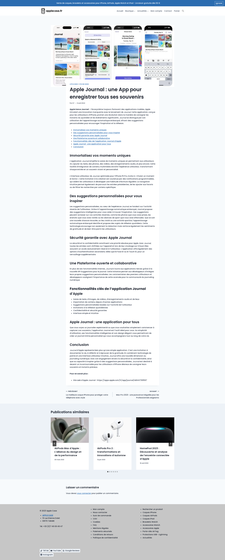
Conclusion (78, 147)
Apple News (74, 84)
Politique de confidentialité (105, 537)
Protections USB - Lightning (155, 534)
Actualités (147, 537)
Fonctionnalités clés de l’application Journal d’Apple (97, 141)
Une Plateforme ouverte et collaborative (91, 138)
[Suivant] (170, 443)
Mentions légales (101, 528)
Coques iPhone (149, 512)
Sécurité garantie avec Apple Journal (90, 135)
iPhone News (84, 84)
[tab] (107, 471)
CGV (95, 518)
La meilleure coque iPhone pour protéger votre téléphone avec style (87, 394)
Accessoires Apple (151, 528)
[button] (183, 11)
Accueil (120, 11)
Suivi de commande (102, 515)
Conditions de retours (103, 534)
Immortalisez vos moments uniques (90, 130)
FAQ (94, 525)
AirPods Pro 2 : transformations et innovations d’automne (111, 452)
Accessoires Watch (151, 525)
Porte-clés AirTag (150, 531)
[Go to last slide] (54, 443)
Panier (177, 11)
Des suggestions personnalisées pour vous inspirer (96, 132)
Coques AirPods (150, 515)
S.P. (73, 103)
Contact (168, 11)
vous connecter (84, 493)
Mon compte (156, 11)
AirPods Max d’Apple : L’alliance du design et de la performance (67, 452)
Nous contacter (100, 512)
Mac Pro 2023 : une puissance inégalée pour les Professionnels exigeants (137, 394)
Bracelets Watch (150, 522)
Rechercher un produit (153, 509)
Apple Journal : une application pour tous (92, 144)
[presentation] (70, 430)
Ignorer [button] (219, 3)
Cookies (96, 522)
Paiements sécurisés (102, 531)
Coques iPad (148, 518)
